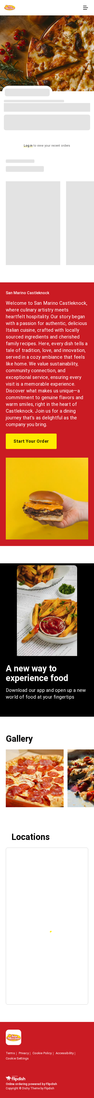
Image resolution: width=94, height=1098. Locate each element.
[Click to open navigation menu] (85, 8)
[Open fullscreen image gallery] (35, 778)
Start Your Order (31, 441)
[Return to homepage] (13, 1038)
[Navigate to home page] (42, 8)
